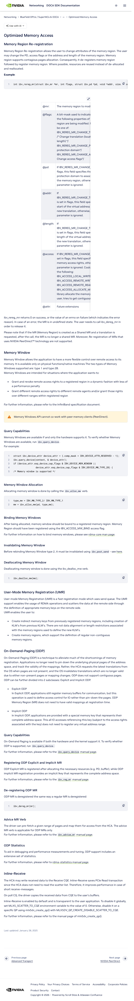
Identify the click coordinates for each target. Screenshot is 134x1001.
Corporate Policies (117, 984)
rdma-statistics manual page (70, 862)
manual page (77, 751)
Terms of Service (81, 984)
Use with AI (15, 25)
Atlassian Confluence (91, 994)
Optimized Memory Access (83, 17)
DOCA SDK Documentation (63, 5)
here (119, 551)
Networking (36, 5)
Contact (55, 990)
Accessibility (99, 984)
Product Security (40, 990)
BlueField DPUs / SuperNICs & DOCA (39, 17)
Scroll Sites (71, 994)
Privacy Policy (38, 984)
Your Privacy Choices (58, 984)
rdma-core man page (101, 534)
